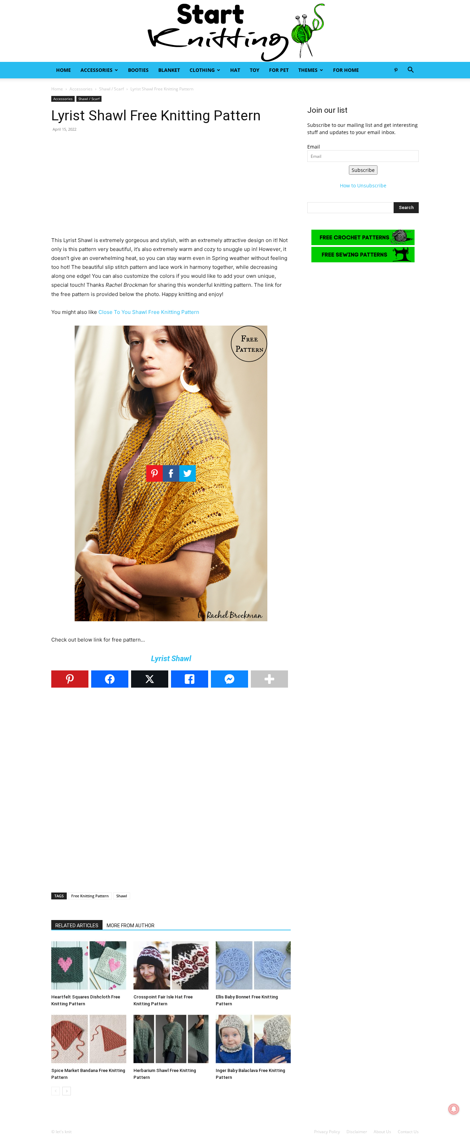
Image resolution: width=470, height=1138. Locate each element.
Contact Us (408, 1132)
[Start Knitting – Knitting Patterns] (235, 31)
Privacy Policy (327, 1132)
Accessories (97, 70)
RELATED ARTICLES (76, 925)
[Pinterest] (396, 70)
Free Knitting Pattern (90, 895)
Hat (235, 70)
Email (313, 146)
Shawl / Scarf (111, 89)
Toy (254, 70)
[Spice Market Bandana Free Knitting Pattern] (88, 1039)
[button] (410, 70)
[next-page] (66, 1091)
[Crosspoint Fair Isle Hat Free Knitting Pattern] (171, 965)
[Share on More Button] (269, 679)
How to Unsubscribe (363, 185)
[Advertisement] (171, 188)
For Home (346, 70)
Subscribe (363, 170)
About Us (382, 1132)
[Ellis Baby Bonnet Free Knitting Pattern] (253, 965)
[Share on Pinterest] (69, 679)
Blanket (169, 70)
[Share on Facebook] (109, 679)
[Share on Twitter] (149, 679)
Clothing (202, 70)
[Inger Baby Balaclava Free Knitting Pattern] (253, 1039)
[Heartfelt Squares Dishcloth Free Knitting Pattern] (88, 965)
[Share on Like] (189, 679)
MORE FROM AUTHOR (130, 925)
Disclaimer (356, 1132)
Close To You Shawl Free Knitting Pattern (148, 312)
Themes (308, 70)
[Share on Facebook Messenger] (229, 679)
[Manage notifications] (453, 1109)
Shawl (121, 895)
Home (63, 70)
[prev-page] (55, 1091)
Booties (138, 70)
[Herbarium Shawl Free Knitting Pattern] (171, 1039)
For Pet (279, 70)
